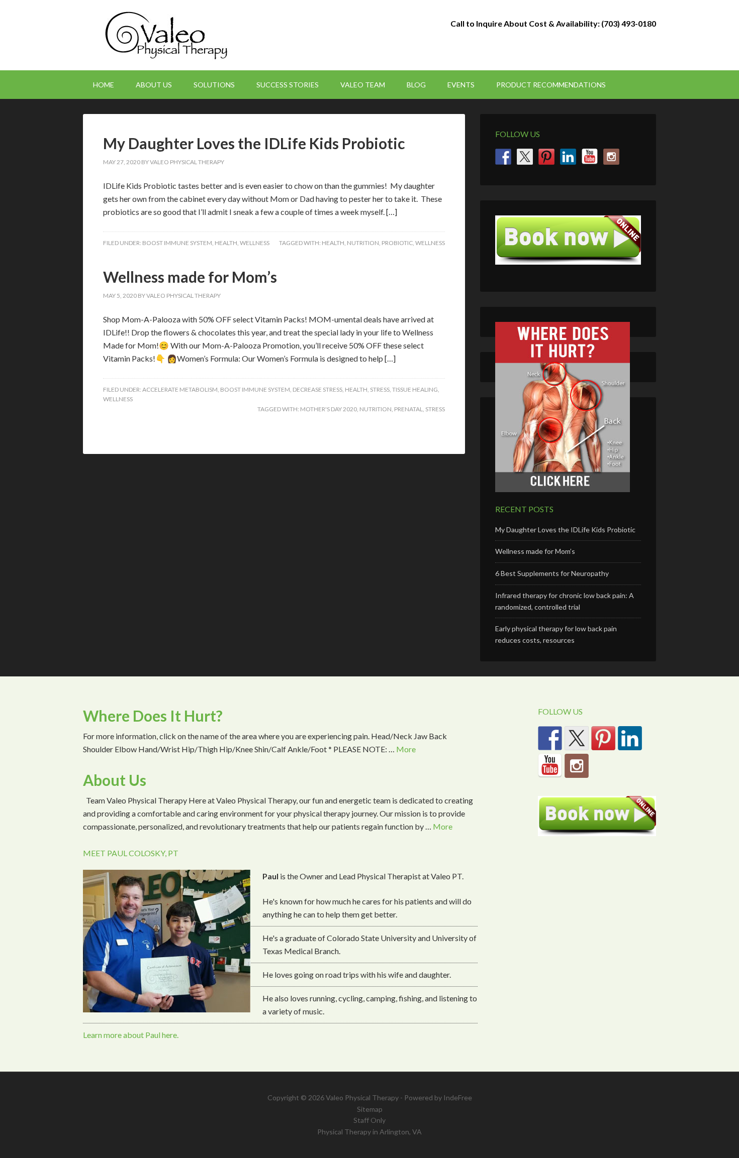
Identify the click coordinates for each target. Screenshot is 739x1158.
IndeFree (457, 1097)
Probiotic (397, 243)
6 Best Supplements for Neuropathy (552, 573)
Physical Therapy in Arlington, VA (369, 1131)
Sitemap (370, 1109)
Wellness (254, 243)
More (406, 749)
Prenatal (408, 409)
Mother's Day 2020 (328, 409)
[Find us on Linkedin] (568, 157)
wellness (430, 243)
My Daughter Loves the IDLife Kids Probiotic (254, 143)
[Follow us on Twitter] (525, 157)
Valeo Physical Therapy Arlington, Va (168, 35)
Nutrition (363, 243)
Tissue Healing (415, 389)
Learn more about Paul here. (130, 1034)
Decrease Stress (317, 389)
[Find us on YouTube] (590, 157)
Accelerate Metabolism (180, 389)
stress (435, 409)
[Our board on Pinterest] (546, 157)
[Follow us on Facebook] (503, 157)
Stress (380, 389)
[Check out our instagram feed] (611, 157)
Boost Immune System (177, 243)
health (333, 243)
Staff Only (369, 1120)
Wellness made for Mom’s (190, 277)
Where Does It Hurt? (153, 716)
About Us (114, 780)
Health (226, 243)
